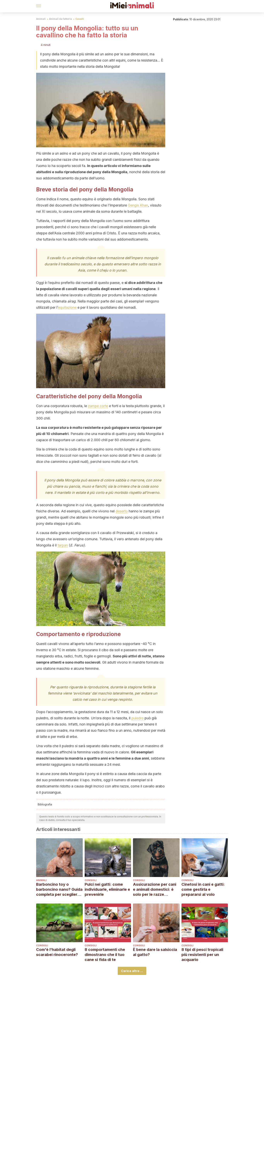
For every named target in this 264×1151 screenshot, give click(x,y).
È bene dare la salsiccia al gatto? (155, 952)
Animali (41, 18)
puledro (137, 718)
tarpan (63, 545)
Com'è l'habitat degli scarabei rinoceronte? (57, 952)
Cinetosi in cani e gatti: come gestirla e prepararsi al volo (203, 889)
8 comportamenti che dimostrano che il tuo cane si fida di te (105, 954)
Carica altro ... (132, 971)
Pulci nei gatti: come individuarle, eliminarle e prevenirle (107, 889)
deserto (122, 511)
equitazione (67, 307)
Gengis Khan (138, 205)
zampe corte (98, 406)
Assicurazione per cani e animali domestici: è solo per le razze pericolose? (154, 889)
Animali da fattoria (60, 18)
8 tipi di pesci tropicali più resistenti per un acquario (202, 954)
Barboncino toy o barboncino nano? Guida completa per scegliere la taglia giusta (59, 889)
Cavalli (79, 18)
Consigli (91, 880)
